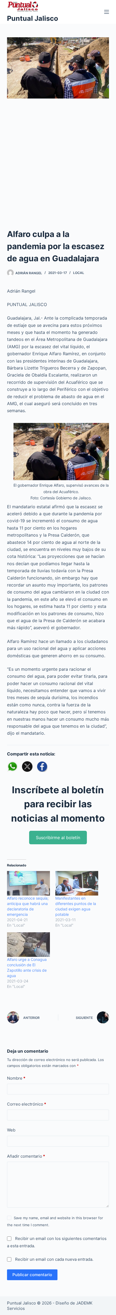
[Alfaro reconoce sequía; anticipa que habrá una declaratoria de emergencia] (28, 883)
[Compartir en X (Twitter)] (27, 766)
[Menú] (106, 11)
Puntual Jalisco (32, 18)
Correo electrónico (26, 1104)
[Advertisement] (58, 167)
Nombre (16, 1078)
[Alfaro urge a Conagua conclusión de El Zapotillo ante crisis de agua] (28, 944)
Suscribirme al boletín (58, 837)
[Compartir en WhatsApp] (12, 766)
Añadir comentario (26, 1156)
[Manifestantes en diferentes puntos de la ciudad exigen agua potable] (76, 883)
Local (78, 273)
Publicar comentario (32, 1274)
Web (11, 1130)
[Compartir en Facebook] (42, 766)
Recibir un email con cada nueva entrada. (54, 1259)
